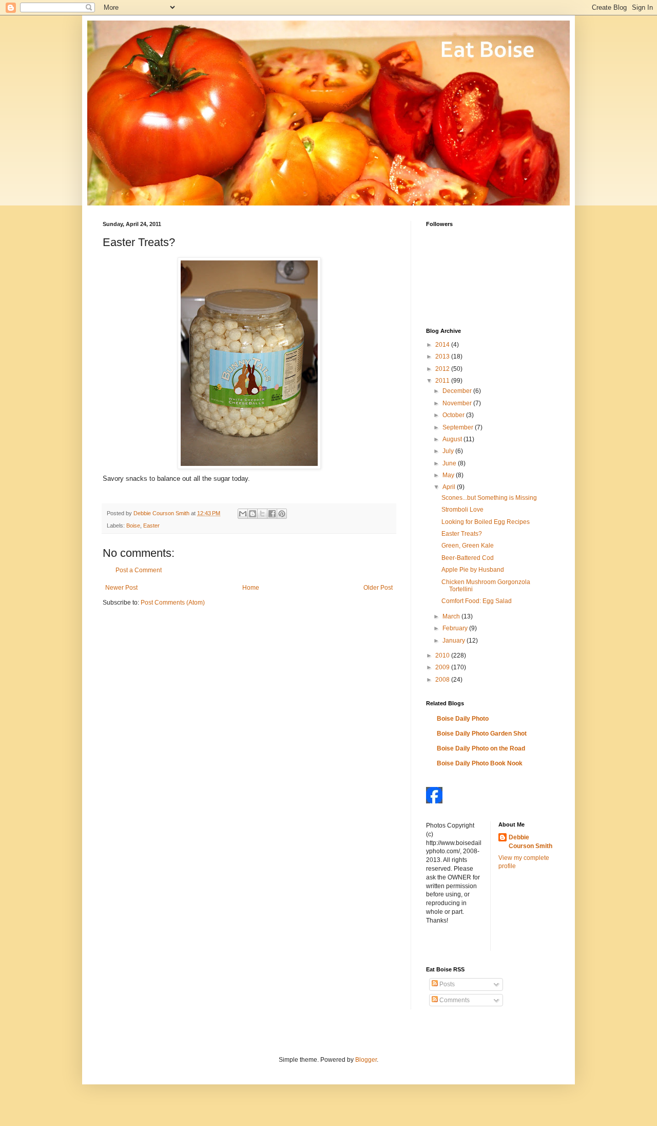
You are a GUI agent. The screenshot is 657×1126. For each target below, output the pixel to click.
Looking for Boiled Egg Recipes (485, 522)
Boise (133, 525)
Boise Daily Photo (463, 718)
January (454, 640)
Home (250, 587)
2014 (443, 344)
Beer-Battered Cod (467, 557)
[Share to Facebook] (272, 514)
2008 (443, 679)
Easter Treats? (461, 533)
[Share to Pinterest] (282, 514)
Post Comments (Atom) (173, 602)
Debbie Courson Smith (530, 842)
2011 (443, 380)
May (449, 475)
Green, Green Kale (467, 545)
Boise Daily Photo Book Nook (480, 763)
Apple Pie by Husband (472, 569)
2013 (443, 356)
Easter (151, 525)
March (451, 616)
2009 (443, 667)
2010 (443, 655)
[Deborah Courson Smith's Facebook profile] (434, 801)
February (455, 628)
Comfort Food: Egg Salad (476, 601)
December (457, 391)
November (457, 403)
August (452, 439)
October (454, 415)
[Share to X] (262, 514)
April (449, 487)
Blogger (366, 1059)
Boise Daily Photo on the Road (481, 748)
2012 (443, 368)
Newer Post (121, 587)
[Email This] (243, 514)
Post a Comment (138, 570)
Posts (446, 984)
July (448, 451)
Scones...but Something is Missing (489, 497)
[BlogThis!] (252, 514)
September (458, 427)
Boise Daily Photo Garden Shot (482, 733)
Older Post (378, 587)
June (450, 463)
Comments (454, 1000)
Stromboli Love (462, 509)
